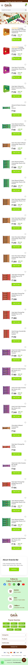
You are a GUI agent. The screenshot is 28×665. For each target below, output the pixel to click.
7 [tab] (7, 38)
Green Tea (22, 623)
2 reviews (20, 28)
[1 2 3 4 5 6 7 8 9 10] (6, 51)
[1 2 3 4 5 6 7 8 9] (6, 32)
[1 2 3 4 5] (6, 108)
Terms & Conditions (5, 655)
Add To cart (16, 39)
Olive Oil (22, 626)
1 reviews (20, 47)
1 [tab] (2, 38)
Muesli (6, 626)
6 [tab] (6, 38)
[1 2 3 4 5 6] (6, 127)
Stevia (18, 629)
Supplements (14, 626)
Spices (14, 623)
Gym (6, 623)
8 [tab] (8, 38)
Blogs (24, 655)
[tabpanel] (6, 33)
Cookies (10, 629)
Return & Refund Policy (17, 655)
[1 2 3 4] (6, 164)
